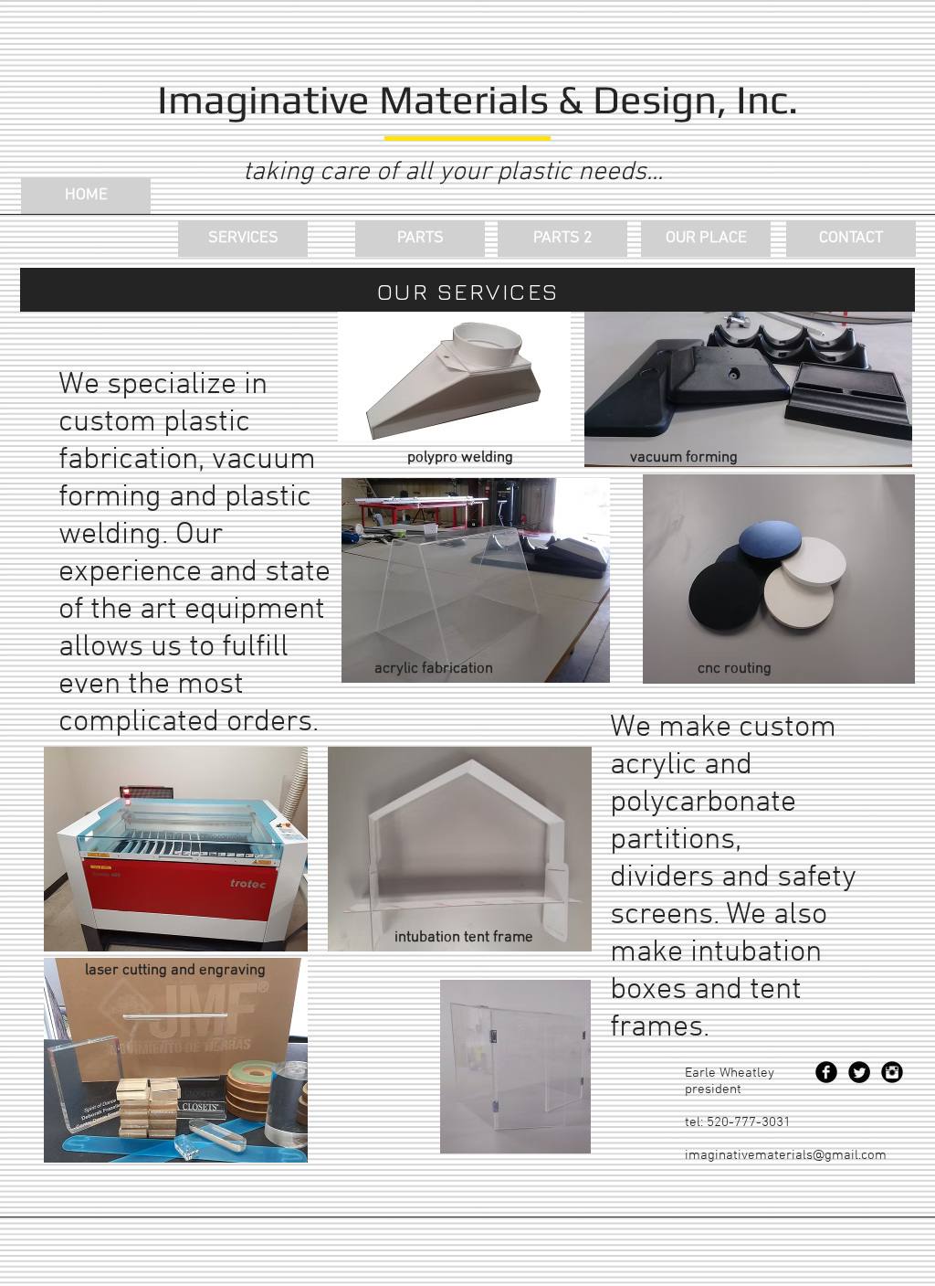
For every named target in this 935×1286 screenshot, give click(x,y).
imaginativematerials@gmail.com (786, 1155)
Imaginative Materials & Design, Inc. (477, 99)
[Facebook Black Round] (826, 1072)
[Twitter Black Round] (859, 1072)
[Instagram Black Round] (892, 1072)
